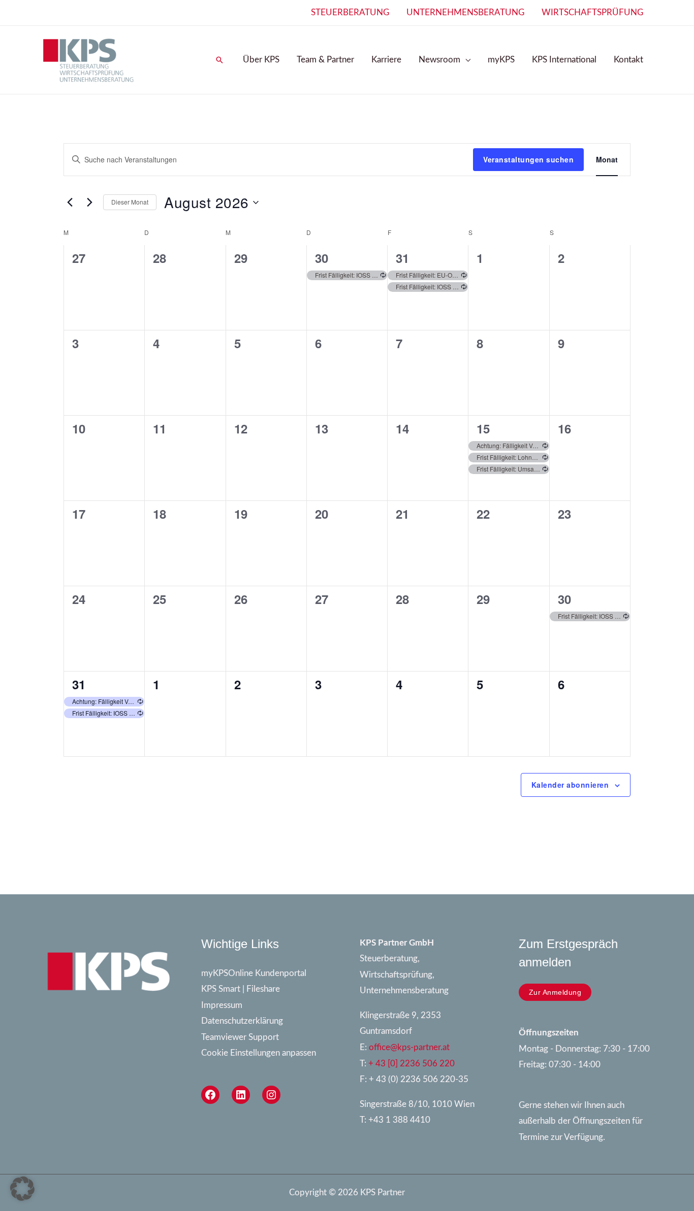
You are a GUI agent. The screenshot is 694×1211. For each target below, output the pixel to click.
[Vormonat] (70, 202)
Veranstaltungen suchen (528, 159)
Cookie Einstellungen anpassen (258, 1053)
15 (483, 428)
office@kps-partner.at (409, 1047)
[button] (219, 59)
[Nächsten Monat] (89, 202)
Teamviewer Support (240, 1037)
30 (321, 257)
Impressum (221, 1005)
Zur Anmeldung (555, 992)
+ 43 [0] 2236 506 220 (411, 1063)
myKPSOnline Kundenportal (253, 973)
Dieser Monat (129, 201)
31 (402, 257)
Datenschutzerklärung (242, 1021)
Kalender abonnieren (570, 785)
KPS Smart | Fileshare (240, 989)
